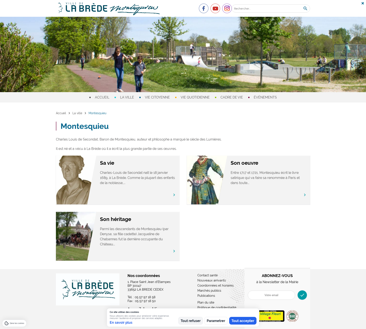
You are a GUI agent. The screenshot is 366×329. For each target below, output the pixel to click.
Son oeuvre (244, 163)
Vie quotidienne (195, 97)
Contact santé (207, 275)
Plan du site (205, 302)
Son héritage (115, 219)
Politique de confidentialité (216, 307)
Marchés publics (209, 290)
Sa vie (107, 163)
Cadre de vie (231, 97)
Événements (265, 97)
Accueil (102, 97)
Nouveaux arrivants (211, 280)
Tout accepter (243, 321)
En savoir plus (121, 323)
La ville (127, 97)
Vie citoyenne (157, 97)
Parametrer (216, 321)
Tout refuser (191, 321)
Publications (206, 296)
